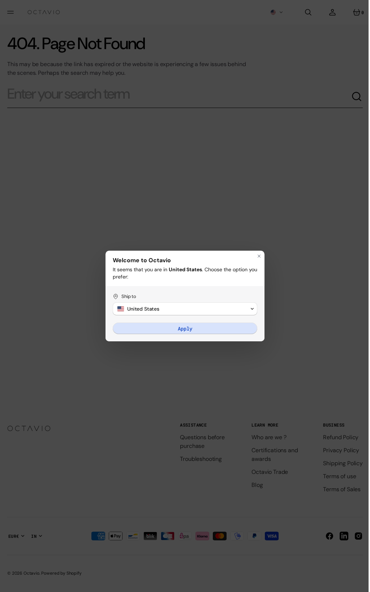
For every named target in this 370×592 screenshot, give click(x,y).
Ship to (126, 296)
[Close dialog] (257, 256)
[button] (182, 308)
